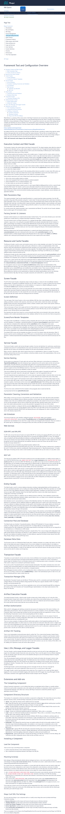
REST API (11, 90)
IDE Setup (8, 31)
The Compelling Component (14, 108)
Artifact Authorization (12, 101)
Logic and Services (10, 45)
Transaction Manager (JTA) (13, 98)
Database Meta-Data (12, 95)
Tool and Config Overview (12, 35)
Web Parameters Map (12, 71)
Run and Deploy (10, 29)
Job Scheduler (10, 85)
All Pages (6, 59)
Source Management (11, 33)
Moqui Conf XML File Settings (16, 116)
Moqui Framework (9, 17)
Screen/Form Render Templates (14, 79)
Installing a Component (12, 111)
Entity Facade (9, 92)
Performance (9, 52)
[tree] (32, 41)
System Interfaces (10, 49)
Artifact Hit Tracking (11, 103)
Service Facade (9, 80)
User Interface (9, 47)
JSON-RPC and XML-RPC (14, 88)
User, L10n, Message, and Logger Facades (15, 104)
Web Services (10, 87)
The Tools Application (11, 54)
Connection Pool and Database (14, 93)
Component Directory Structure (14, 109)
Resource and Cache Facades (12, 74)
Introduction (9, 28)
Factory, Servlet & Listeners (13, 72)
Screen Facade (9, 76)
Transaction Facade (10, 96)
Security (8, 51)
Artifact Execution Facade (11, 100)
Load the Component (14, 112)
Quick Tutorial (9, 37)
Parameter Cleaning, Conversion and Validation (18, 84)
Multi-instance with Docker (12, 41)
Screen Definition (11, 77)
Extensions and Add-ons (11, 106)
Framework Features (11, 39)
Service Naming (11, 82)
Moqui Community (9, 15)
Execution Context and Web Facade (14, 69)
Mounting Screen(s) (13, 114)
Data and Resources (10, 43)
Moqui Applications (33, 14)
